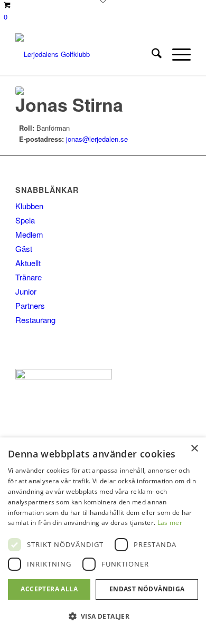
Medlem (29, 234)
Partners (30, 305)
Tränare (28, 276)
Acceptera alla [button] (49, 588)
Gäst (23, 248)
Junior (25, 291)
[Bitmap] (85, 54)
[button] (103, 616)
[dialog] (103, 535)
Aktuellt (28, 262)
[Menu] (176, 54)
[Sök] (151, 54)
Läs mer (169, 522)
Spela (25, 220)
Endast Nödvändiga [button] (147, 588)
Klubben (29, 205)
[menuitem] (151, 54)
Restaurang (35, 319)
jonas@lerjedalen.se (97, 139)
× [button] (194, 449)
